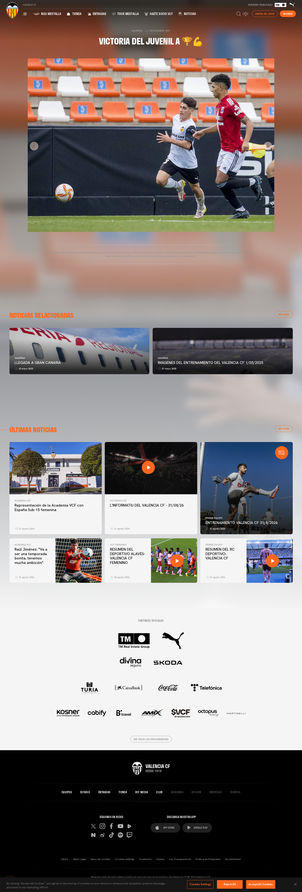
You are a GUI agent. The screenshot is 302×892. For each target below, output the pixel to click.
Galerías (20, 358)
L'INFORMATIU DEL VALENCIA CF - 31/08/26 (147, 505)
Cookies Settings (124, 859)
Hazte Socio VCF (161, 13)
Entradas (99, 13)
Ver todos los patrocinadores (151, 739)
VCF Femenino (118, 544)
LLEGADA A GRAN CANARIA (38, 362)
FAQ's (64, 859)
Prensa (160, 859)
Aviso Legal (79, 859)
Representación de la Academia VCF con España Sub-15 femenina (49, 507)
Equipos (67, 792)
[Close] (295, 884)
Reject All (230, 884)
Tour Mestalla (127, 13)
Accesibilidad (233, 859)
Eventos (235, 792)
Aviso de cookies (100, 859)
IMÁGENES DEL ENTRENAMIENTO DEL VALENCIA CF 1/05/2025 (210, 362)
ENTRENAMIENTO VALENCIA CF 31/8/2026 (241, 522)
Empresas (215, 792)
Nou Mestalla (50, 13)
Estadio (85, 792)
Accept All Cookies (260, 884)
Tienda (76, 13)
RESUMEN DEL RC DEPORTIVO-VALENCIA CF (220, 553)
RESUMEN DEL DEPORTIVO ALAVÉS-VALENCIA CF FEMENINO (127, 556)
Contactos (145, 859)
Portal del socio (264, 14)
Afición (196, 792)
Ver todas (283, 314)
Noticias (189, 13)
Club (159, 792)
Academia (177, 792)
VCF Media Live (118, 500)
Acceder (288, 14)
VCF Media (141, 792)
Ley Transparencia (180, 859)
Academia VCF (23, 500)
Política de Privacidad (208, 859)
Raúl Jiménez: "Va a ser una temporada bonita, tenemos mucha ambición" (31, 556)
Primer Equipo (213, 518)
